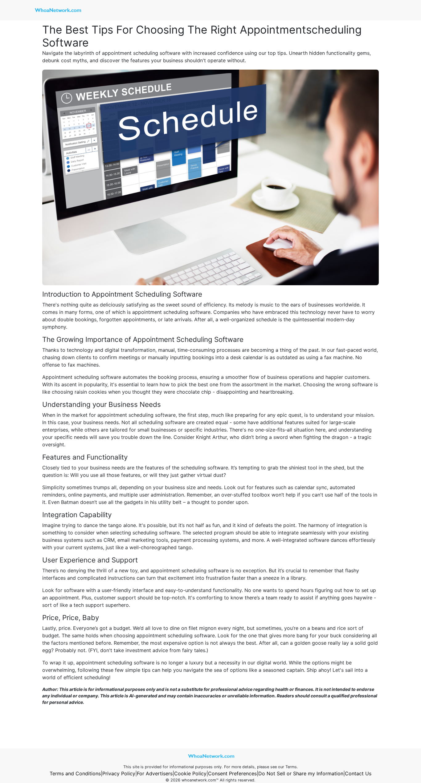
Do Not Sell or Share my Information (300, 773)
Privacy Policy (118, 773)
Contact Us (358, 773)
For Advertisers (155, 773)
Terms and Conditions (75, 773)
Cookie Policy (190, 773)
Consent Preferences (232, 773)
